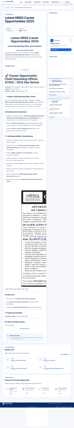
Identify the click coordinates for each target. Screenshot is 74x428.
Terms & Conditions (65, 406)
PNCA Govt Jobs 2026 (49, 360)
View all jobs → (52, 117)
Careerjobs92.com (25, 328)
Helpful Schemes (55, 2)
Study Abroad (37, 2)
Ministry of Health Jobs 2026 (18, 360)
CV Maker (68, 2)
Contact (70, 406)
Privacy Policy (58, 406)
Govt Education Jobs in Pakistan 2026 (53, 368)
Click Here (26, 69)
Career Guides (28, 2)
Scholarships (46, 2)
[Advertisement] (61, 20)
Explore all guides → (53, 94)
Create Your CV (54, 49)
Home (8, 7)
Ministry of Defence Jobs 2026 (19, 368)
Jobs (21, 2)
